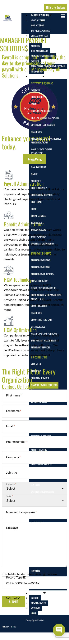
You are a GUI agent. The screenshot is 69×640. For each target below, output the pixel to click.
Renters (35, 564)
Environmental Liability (42, 443)
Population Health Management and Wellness (46, 296)
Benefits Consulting (40, 260)
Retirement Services (40, 347)
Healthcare (36, 131)
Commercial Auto (39, 415)
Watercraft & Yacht (41, 585)
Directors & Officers (41, 436)
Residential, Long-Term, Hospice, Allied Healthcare (46, 140)
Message (12, 527)
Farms (34, 103)
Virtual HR (36, 364)
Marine (34, 174)
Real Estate (36, 201)
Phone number (16, 441)
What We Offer (38, 20)
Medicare (35, 543)
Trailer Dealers (38, 229)
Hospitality (36, 160)
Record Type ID (16, 577)
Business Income (39, 401)
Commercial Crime (39, 422)
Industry (11, 484)
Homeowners (37, 522)
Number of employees (21, 512)
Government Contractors (43, 124)
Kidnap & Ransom (39, 457)
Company (13, 457)
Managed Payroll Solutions (44, 385)
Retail (34, 208)
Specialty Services (40, 378)
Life (32, 529)
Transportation (38, 236)
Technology (36, 222)
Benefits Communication (42, 274)
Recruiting (36, 371)
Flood (33, 515)
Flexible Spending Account (43, 288)
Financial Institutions (41, 110)
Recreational (37, 557)
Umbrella (35, 485)
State (9, 496)
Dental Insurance (39, 281)
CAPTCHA (13, 597)
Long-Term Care (38, 536)
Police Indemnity (39, 188)
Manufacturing (38, 167)
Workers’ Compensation (42, 491)
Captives (35, 408)
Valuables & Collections (43, 578)
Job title (12, 472)
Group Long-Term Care (41, 319)
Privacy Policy (9, 626)
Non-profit (36, 181)
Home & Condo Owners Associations (41, 151)
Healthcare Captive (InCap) (44, 333)
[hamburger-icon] (62, 16)
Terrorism (36, 478)
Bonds (34, 471)
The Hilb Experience (40, 30)
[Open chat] (59, 630)
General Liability (39, 450)
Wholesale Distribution (42, 243)
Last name (13, 410)
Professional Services (42, 194)
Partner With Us (40, 15)
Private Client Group (41, 550)
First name (14, 395)
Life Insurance (38, 326)
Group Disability (39, 305)
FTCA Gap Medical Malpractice (45, 117)
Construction (37, 97)
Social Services (38, 215)
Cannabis (35, 90)
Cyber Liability (38, 429)
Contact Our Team (39, 35)
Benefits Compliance (40, 267)
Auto (33, 508)
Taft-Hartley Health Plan (43, 340)
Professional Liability (41, 464)
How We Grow (37, 25)
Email (10, 426)
